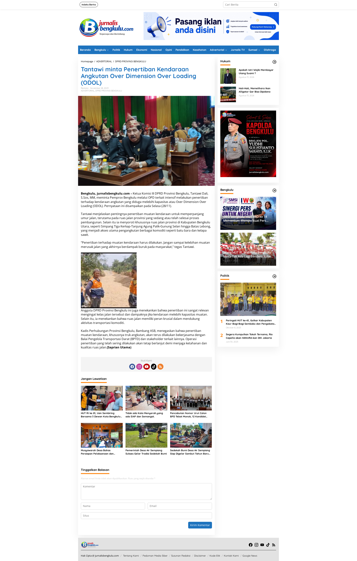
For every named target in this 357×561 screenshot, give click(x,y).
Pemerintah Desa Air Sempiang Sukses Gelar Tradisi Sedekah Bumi (146, 452)
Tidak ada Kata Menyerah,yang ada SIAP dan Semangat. (144, 415)
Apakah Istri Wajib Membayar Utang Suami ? (256, 71)
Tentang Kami (131, 555)
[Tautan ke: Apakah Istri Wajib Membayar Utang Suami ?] (228, 75)
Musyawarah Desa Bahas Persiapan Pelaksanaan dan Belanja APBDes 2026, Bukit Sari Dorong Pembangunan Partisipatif (101, 452)
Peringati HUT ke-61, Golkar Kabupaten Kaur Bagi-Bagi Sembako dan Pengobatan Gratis (251, 322)
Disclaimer (200, 555)
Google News (249, 555)
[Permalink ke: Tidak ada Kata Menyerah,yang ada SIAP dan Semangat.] (146, 398)
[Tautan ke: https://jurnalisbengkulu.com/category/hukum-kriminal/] (274, 62)
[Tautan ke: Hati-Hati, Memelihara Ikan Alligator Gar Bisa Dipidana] (228, 94)
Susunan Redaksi (180, 555)
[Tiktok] (154, 367)
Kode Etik (215, 555)
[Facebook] (132, 367)
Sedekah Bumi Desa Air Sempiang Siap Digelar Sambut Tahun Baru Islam (190, 452)
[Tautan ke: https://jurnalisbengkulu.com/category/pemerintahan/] (274, 190)
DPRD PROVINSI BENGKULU (108, 90)
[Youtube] (146, 367)
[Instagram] (139, 367)
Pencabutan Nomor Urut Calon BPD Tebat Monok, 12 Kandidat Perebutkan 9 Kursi (188, 415)
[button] (276, 4)
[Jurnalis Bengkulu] (106, 27)
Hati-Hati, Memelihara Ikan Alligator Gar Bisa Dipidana (254, 90)
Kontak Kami (231, 555)
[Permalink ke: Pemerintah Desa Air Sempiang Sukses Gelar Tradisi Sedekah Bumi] (146, 435)
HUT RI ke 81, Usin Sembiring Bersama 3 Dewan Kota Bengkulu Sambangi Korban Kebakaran (100, 415)
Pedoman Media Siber (155, 555)
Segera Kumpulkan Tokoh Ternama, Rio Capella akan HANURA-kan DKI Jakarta (249, 336)
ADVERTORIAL (87, 90)
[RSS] (160, 367)
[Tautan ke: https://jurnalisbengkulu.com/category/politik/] (274, 276)
